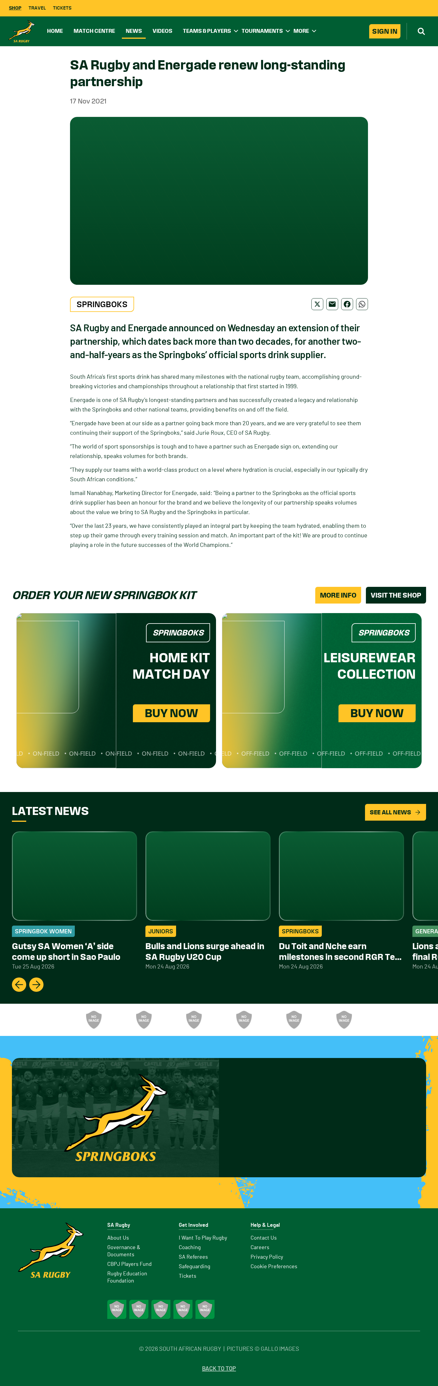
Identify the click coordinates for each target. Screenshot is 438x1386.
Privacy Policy (267, 1257)
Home (55, 31)
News (134, 31)
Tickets (62, 7)
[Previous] (19, 984)
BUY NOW (171, 713)
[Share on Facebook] (347, 304)
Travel (37, 7)
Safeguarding (194, 1266)
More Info (338, 595)
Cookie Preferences (274, 1266)
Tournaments (262, 31)
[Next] (36, 984)
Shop (15, 7)
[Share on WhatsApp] (362, 304)
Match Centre (94, 31)
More (301, 31)
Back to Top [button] (219, 1369)
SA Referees (193, 1257)
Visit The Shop (396, 595)
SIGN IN (384, 31)
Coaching (190, 1247)
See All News (390, 812)
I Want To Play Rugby (203, 1238)
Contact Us (264, 1238)
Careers (260, 1247)
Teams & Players (207, 31)
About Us (118, 1238)
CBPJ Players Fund (129, 1264)
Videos (162, 31)
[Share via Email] (332, 304)
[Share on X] (317, 304)
